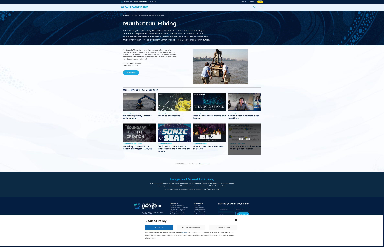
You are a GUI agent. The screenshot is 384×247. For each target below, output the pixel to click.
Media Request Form (217, 186)
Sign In (243, 1)
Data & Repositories (177, 214)
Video (126, 95)
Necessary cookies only (191, 227)
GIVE (260, 1)
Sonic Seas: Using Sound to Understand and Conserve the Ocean (174, 149)
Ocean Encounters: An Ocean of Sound (208, 147)
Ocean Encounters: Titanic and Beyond (209, 117)
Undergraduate (199, 210)
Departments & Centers (179, 208)
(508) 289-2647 (213, 189)
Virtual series (199, 95)
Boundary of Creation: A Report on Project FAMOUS (137, 147)
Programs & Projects (177, 210)
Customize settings (223, 227)
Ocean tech (203, 164)
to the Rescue (169, 115)
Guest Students (200, 212)
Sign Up (251, 1)
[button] (236, 220)
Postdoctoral (199, 208)
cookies (184, 232)
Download (131, 73)
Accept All (159, 227)
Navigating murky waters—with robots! (137, 117)
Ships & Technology (177, 212)
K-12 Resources (199, 214)
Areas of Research (177, 206)
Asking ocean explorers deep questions (243, 117)
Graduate (197, 206)
